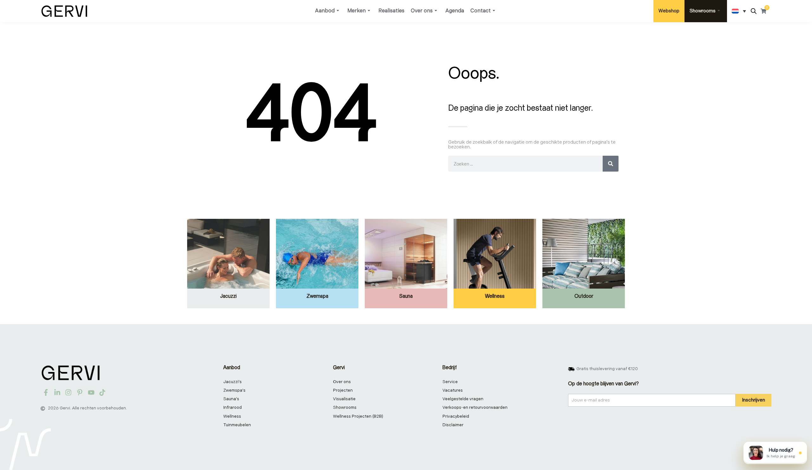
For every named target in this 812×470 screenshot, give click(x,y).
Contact (480, 11)
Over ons (422, 11)
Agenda (454, 11)
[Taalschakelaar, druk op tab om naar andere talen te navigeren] (738, 11)
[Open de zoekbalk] (753, 11)
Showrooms (703, 11)
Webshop (668, 11)
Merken (356, 11)
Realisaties (391, 11)
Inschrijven (753, 400)
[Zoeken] (611, 164)
